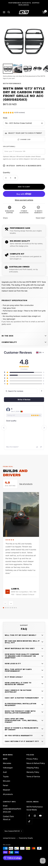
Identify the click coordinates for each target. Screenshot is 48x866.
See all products (25, 484)
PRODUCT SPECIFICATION (14, 300)
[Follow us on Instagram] (35, 815)
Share (5, 218)
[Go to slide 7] (14, 607)
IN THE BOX (7, 336)
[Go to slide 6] (12, 607)
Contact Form (8, 816)
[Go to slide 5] (10, 607)
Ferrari (5, 785)
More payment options (24, 200)
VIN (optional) (9, 146)
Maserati (6, 790)
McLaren (6, 781)
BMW (5, 759)
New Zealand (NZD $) (12, 831)
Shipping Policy (32, 768)
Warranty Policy (32, 772)
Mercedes (7, 763)
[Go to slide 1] (3, 607)
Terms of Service (33, 776)
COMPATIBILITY (9, 342)
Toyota (5, 776)
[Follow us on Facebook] (29, 815)
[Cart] (43, 12)
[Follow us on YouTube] (40, 815)
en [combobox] (40, 352)
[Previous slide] (3, 427)
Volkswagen (8, 768)
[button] (14, 113)
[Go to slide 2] (5, 607)
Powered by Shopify (26, 838)
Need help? (40, 218)
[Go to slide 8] (16, 607)
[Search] (9, 12)
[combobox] (41, 391)
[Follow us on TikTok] (29, 821)
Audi (5, 772)
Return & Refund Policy (35, 763)
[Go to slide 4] (8, 607)
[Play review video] (21, 514)
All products (8, 794)
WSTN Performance (12, 83)
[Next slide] (44, 427)
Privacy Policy (32, 759)
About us (6, 819)
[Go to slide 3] (7, 607)
